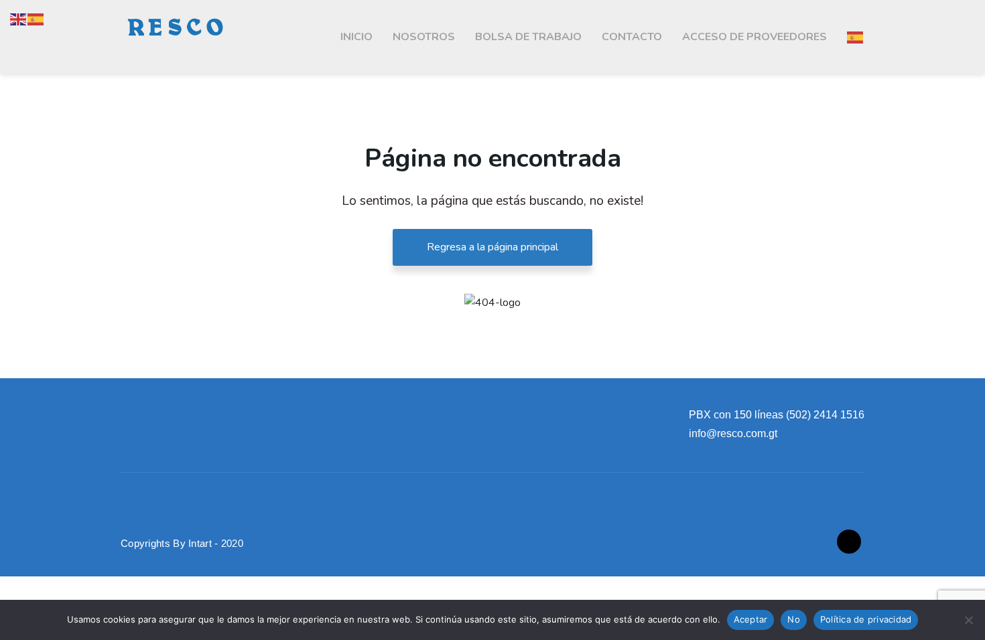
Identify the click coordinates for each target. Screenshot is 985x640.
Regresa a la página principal (492, 247)
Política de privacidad (866, 619)
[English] (18, 18)
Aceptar (751, 619)
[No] (968, 620)
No (793, 619)
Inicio (356, 36)
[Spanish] (855, 37)
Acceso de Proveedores (754, 36)
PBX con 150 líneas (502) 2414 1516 (776, 414)
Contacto (632, 36)
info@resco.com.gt (733, 433)
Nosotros (424, 36)
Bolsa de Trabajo (528, 36)
